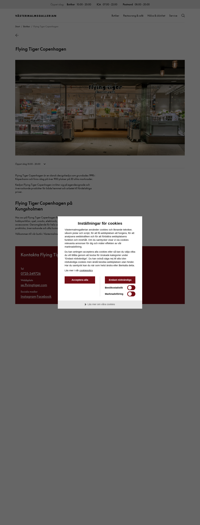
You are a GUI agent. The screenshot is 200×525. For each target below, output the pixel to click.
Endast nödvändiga (120, 280)
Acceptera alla (80, 280)
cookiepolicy (86, 270)
